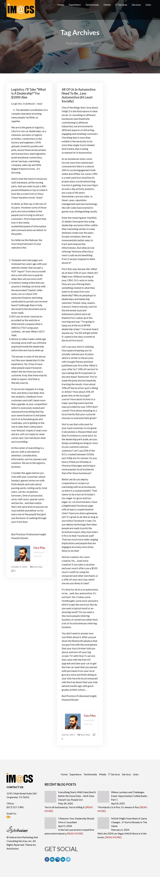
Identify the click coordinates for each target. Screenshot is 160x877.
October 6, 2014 (19, 567)
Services (136, 4)
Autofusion (12, 848)
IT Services (121, 4)
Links (148, 4)
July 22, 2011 (68, 734)
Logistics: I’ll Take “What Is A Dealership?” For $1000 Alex (28, 93)
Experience (75, 4)
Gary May (37, 567)
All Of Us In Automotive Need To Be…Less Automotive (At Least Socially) (78, 95)
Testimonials (92, 4)
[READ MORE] (75, 833)
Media (107, 4)
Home (60, 4)
